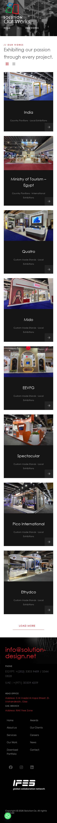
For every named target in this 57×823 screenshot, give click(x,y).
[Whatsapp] (7, 816)
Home (7, 28)
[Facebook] (10, 767)
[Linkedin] (32, 767)
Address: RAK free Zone (19, 710)
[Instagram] (21, 767)
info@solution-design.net (25, 653)
